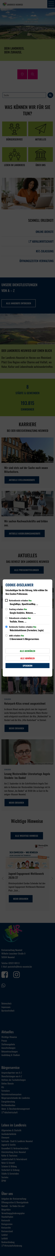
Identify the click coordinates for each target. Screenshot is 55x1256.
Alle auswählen (27, 650)
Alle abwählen (27, 658)
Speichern (27, 665)
